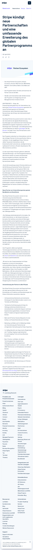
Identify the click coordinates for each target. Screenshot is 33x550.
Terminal (5, 455)
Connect (5, 417)
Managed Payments (8, 437)
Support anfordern (8, 534)
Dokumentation (22, 480)
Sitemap (5, 523)
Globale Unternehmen (24, 417)
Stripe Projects (22, 493)
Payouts (5, 444)
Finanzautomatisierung (24, 414)
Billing (4, 408)
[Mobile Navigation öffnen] (29, 2)
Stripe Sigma (6, 450)
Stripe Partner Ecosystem (16, 107)
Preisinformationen (8, 401)
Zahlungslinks (6, 439)
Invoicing (5, 430)
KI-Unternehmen (22, 430)
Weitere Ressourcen (8, 528)
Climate (5, 414)
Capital (4, 410)
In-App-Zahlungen (23, 419)
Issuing (4, 432)
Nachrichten (16, 8)
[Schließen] (30, 542)
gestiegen (22, 128)
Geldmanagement (23, 423)
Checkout (5, 412)
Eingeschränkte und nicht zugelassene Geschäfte (8, 517)
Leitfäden (5, 501)
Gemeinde (5, 508)
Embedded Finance (23, 412)
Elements (5, 423)
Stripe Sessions (7, 510)
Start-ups (20, 401)
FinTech (20, 435)
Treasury (5, 457)
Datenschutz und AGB (9, 513)
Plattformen (21, 426)
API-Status (21, 484)
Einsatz (5, 130)
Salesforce (14, 255)
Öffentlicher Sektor (23, 456)
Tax (4, 453)
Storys (23, 8)
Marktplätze (21, 421)
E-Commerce (21, 410)
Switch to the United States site (12, 546)
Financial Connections (9, 426)
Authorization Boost (8, 406)
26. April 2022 (6, 54)
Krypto (4, 419)
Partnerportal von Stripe (10, 370)
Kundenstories (7, 504)
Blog (4, 506)
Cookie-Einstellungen (8, 526)
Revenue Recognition (8, 448)
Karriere (20, 504)
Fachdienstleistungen (24, 454)
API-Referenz (21, 482)
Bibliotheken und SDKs (24, 491)
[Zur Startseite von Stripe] (4, 390)
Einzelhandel (21, 458)
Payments (5, 441)
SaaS (19, 428)
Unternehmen (21, 399)
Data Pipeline (6, 421)
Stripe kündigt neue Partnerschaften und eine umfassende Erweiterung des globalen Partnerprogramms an (17, 33)
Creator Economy (22, 432)
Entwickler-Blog (22, 495)
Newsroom (6, 8)
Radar (4, 446)
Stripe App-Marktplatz (24, 467)
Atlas (4, 403)
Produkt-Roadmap (23, 501)
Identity (5, 428)
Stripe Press (21, 508)
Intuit (6, 255)
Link (4, 435)
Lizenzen (5, 521)
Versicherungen (22, 443)
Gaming (20, 437)
